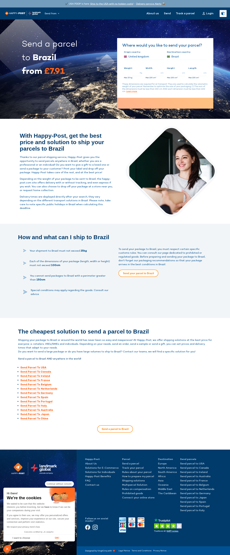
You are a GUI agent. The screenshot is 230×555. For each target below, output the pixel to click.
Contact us (92, 484)
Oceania (163, 484)
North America (167, 467)
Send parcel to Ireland (194, 472)
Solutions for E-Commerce (102, 467)
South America (167, 472)
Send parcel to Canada (194, 467)
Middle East (165, 489)
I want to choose (21, 537)
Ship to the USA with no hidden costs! (111, 3)
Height (171, 68)
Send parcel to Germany (195, 493)
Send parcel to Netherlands (197, 489)
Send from (51, 13)
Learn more (131, 91)
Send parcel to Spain (193, 501)
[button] (7, 549)
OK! (57, 537)
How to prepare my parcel (138, 476)
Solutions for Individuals (100, 472)
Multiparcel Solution (134, 484)
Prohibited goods (132, 493)
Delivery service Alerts (148, 3)
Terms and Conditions (142, 550)
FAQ (87, 480)
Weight (128, 68)
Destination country (179, 52)
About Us (91, 463)
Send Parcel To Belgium (35, 384)
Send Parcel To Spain (34, 397)
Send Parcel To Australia (36, 410)
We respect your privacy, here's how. (23, 527)
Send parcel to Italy (192, 510)
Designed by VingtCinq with (99, 551)
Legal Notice (124, 550)
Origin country (132, 52)
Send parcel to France (194, 480)
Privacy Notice (159, 550)
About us (152, 13)
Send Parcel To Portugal (36, 401)
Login (209, 13)
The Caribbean (167, 493)
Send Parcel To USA (33, 367)
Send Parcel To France (35, 380)
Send (167, 13)
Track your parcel (133, 467)
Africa (161, 476)
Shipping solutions (133, 480)
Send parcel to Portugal (195, 506)
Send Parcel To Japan (35, 414)
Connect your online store (138, 497)
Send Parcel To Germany (36, 393)
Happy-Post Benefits (98, 476)
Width (149, 68)
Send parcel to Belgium (194, 484)
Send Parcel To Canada (35, 371)
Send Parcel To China (34, 418)
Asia (160, 480)
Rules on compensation (136, 489)
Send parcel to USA (192, 463)
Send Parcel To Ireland (35, 376)
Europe (162, 463)
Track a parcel (185, 13)
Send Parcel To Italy (33, 405)
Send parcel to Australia (195, 476)
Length (192, 68)
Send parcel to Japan (193, 497)
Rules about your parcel (137, 472)
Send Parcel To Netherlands (38, 388)
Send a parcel (130, 463)
